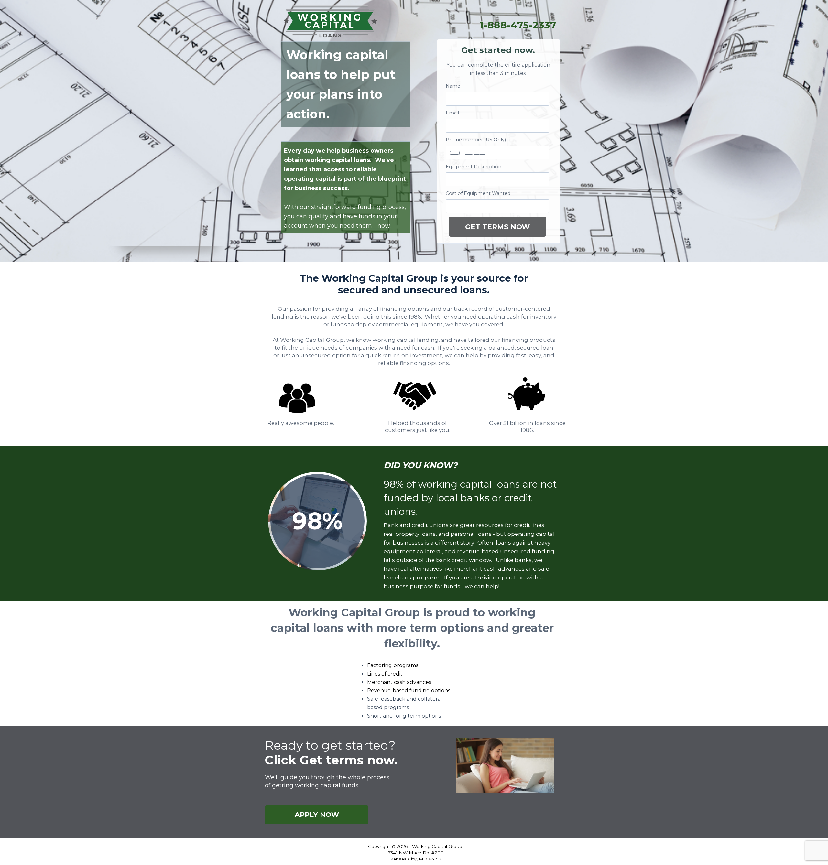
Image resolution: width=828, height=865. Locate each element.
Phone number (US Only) (476, 140)
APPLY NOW (317, 814)
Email (452, 113)
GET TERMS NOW (497, 226)
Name (453, 86)
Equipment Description (473, 166)
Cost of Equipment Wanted (478, 193)
